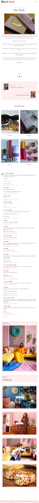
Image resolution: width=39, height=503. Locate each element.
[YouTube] (11, 380)
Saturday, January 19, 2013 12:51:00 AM (10, 185)
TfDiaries (31, 501)
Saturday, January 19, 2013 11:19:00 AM (10, 246)
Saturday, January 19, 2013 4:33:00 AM (10, 207)
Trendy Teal (5, 205)
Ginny (4, 226)
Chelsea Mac (5, 306)
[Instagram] (5, 380)
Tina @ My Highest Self (7, 297)
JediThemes (36, 501)
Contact (6, 501)
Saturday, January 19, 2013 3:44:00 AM (10, 193)
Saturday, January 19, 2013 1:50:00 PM (10, 268)
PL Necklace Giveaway (7, 183)
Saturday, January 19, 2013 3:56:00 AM (10, 199)
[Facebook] (3, 380)
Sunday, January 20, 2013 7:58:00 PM (10, 314)
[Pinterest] (7, 380)
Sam (4, 220)
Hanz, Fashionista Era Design (8, 265)
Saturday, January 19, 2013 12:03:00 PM (10, 251)
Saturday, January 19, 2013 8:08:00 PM (10, 284)
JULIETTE (5, 187)
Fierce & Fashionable (7, 181)
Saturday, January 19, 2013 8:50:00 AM (10, 239)
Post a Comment (5, 316)
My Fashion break (6, 210)
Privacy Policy (12, 501)
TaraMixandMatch (6, 235)
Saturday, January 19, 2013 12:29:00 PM (10, 262)
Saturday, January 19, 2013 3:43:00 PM (10, 279)
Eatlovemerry (5, 196)
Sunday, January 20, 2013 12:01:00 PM (10, 303)
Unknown (5, 241)
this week (16, 7)
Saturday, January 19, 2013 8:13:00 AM (10, 223)
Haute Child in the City (7, 312)
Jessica (4, 287)
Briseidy (4, 248)
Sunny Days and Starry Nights (12, 293)
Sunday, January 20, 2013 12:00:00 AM (10, 295)
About (18, 501)
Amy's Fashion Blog (6, 281)
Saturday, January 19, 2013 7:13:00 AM (10, 218)
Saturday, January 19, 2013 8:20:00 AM (10, 233)
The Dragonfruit (6, 201)
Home (2, 501)
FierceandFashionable (7, 173)
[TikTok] (9, 380)
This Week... (10, 135)
